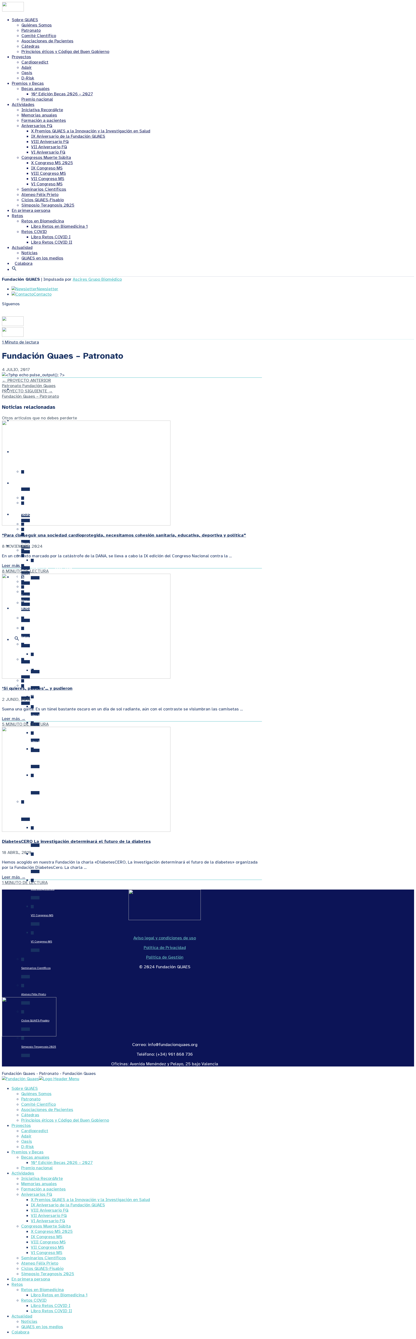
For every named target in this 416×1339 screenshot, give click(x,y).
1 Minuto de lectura (20, 342)
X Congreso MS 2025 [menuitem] (52, 1231)
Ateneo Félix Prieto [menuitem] (39, 1263)
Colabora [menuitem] (20, 1332)
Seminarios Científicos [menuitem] (43, 1258)
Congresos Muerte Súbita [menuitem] (46, 1226)
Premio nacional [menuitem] (37, 1167)
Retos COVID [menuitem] (34, 1300)
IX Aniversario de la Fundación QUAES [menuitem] (68, 1205)
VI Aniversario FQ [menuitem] (48, 1220)
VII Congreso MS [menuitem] (47, 1247)
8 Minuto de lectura (25, 571)
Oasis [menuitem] (26, 1141)
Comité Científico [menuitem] (38, 1104)
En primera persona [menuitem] (31, 1279)
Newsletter (47, 289)
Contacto (42, 294)
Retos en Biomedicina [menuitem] (42, 1289)
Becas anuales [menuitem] (35, 1157)
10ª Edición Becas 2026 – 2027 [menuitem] (62, 1162)
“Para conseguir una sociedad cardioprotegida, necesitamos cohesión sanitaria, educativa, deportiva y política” (124, 535)
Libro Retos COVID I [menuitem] (50, 1305)
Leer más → (14, 565)
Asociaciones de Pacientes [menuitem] (47, 1109)
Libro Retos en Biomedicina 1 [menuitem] (59, 1295)
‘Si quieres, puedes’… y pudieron (37, 688)
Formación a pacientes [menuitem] (43, 1189)
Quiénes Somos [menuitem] (36, 1093)
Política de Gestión (164, 957)
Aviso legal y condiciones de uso (164, 938)
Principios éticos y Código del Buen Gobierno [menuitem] (65, 1120)
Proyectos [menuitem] (21, 1125)
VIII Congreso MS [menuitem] (48, 1242)
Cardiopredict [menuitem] (34, 1130)
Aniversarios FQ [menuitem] (36, 1194)
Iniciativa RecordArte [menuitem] (42, 1178)
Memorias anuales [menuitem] (39, 1183)
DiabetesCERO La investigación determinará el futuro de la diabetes (76, 841)
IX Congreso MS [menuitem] (46, 1236)
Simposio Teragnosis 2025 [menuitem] (47, 1273)
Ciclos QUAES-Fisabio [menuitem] (42, 1268)
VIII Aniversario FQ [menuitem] (49, 1210)
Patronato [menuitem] (30, 1099)
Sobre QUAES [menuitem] (25, 1088)
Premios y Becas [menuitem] (28, 1152)
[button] (14, 269)
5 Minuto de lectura (25, 724)
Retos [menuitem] (17, 1284)
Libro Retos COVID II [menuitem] (51, 1310)
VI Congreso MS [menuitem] (46, 1252)
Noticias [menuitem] (29, 1321)
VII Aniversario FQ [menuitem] (49, 1215)
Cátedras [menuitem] (30, 1115)
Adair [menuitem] (26, 1136)
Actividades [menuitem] (23, 1173)
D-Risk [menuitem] (27, 1146)
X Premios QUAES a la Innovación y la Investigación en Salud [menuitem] (90, 1199)
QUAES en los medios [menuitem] (42, 1326)
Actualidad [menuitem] (22, 1316)
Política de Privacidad (165, 947)
